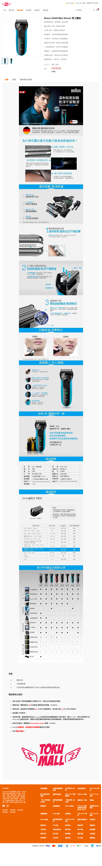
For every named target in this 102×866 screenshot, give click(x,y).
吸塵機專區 (43, 813)
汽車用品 (43, 829)
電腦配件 (92, 825)
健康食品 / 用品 (82, 800)
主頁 (4, 10)
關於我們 (11, 10)
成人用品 (80, 838)
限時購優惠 (43, 788)
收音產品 (92, 833)
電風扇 (92, 800)
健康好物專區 (57, 794)
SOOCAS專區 (69, 806)
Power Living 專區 (94, 795)
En (94, 10)
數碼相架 (80, 825)
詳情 (6, 79)
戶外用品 (55, 825)
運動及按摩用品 (82, 819)
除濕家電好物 (81, 788)
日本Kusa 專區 (82, 794)
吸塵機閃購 (56, 806)
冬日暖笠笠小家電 (70, 789)
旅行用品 (55, 833)
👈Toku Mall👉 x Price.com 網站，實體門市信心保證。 (82, 3)
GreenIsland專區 (94, 789)
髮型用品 (68, 829)
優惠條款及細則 (26, 79)
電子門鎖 (80, 829)
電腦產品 (92, 838)
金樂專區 (68, 813)
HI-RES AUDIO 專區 (70, 820)
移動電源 (43, 806)
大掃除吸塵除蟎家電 (57, 789)
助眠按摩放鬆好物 (57, 820)
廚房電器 (68, 833)
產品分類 (20, 10)
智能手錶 (43, 833)
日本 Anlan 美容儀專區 (70, 795)
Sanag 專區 (44, 819)
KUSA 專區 (56, 813)
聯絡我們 (37, 10)
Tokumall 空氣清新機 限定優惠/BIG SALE (82, 807)
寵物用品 (43, 825)
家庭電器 (92, 829)
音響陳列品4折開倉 (94, 806)
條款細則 (45, 10)
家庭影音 (92, 819)
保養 (14, 79)
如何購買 (28, 10)
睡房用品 (68, 838)
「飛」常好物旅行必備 (45, 801)
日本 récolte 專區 (82, 814)
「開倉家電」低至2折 (70, 801)
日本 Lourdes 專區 (94, 814)
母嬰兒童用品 (57, 829)
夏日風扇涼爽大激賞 (45, 795)
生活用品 (55, 838)
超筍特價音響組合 (57, 801)
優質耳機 (80, 833)
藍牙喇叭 (68, 825)
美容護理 (43, 838)
